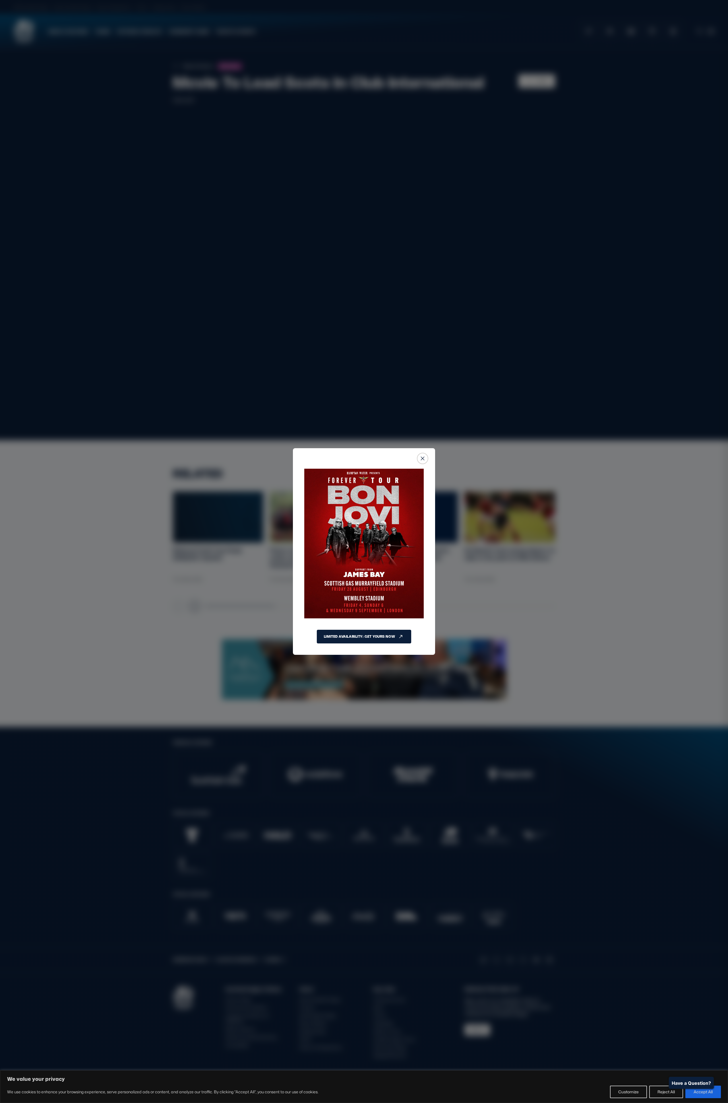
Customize (628, 1091)
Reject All (666, 1091)
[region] (364, 1086)
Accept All (703, 1091)
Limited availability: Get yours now (359, 636)
